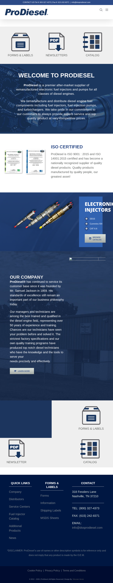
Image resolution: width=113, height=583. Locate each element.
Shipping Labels (50, 510)
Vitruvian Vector (78, 579)
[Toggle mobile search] (101, 9)
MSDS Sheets (49, 518)
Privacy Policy (52, 570)
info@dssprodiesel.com (81, 2)
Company (15, 491)
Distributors (16, 499)
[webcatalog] (93, 32)
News (12, 538)
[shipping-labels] (20, 32)
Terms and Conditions (74, 570)
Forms (44, 495)
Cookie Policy (35, 570)
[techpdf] (56, 32)
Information (47, 503)
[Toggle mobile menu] (107, 9)
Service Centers (19, 506)
